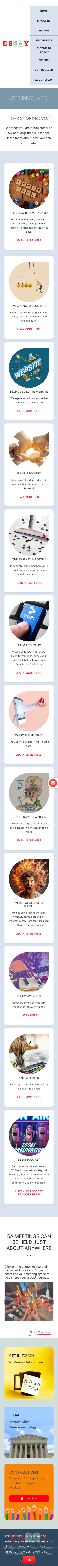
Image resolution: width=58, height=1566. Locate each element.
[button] (6, 1302)
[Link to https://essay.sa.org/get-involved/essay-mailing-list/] (53, 783)
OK (29, 1560)
